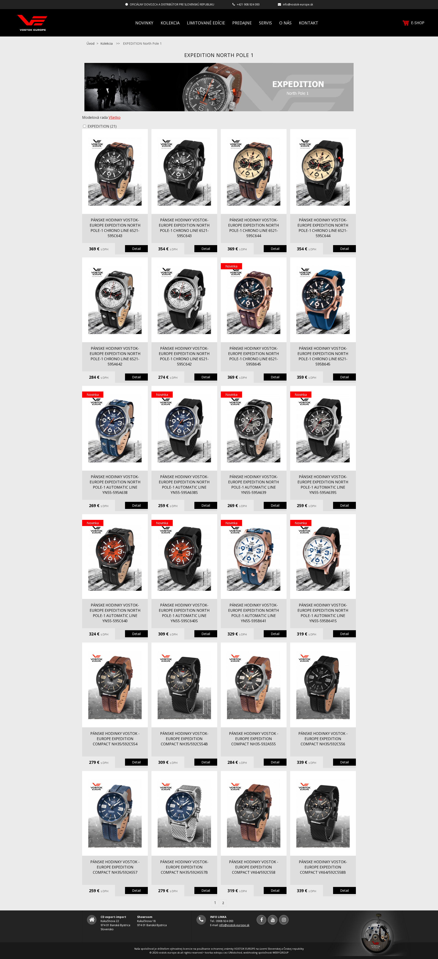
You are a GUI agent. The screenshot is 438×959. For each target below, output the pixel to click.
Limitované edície (206, 23)
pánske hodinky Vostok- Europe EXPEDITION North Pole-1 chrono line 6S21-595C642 (184, 356)
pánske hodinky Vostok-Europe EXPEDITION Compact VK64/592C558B (323, 867)
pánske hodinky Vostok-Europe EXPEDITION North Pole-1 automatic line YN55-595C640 (115, 613)
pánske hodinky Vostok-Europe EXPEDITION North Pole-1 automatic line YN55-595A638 (115, 484)
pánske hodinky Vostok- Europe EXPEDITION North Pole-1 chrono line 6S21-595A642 (115, 356)
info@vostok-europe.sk (298, 4)
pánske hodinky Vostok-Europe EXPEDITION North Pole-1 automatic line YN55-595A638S (184, 484)
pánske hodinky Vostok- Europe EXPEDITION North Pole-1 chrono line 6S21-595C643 (115, 228)
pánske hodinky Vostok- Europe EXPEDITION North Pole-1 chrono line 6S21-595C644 (253, 228)
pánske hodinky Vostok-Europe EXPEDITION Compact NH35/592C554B (184, 738)
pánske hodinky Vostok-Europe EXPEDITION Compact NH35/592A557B (184, 867)
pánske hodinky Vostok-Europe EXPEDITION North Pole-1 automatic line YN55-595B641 (253, 613)
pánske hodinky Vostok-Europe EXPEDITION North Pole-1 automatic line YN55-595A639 (253, 484)
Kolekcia (170, 23)
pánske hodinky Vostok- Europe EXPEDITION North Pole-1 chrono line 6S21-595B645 (253, 356)
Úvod (90, 43)
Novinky (144, 23)
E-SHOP (417, 22)
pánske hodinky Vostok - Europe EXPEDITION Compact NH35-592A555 (253, 738)
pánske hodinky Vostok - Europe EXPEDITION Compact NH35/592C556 (323, 738)
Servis (265, 23)
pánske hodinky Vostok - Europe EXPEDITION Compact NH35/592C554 (115, 738)
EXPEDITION (102, 126)
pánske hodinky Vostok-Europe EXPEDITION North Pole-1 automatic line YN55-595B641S (322, 613)
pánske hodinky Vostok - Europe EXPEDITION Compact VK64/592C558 (253, 867)
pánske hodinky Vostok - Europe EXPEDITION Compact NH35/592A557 (115, 867)
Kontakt (308, 23)
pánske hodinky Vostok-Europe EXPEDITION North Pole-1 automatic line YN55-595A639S (322, 484)
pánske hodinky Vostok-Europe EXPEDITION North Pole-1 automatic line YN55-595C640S (184, 613)
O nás (285, 23)
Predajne (242, 23)
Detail (136, 248)
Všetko (114, 117)
